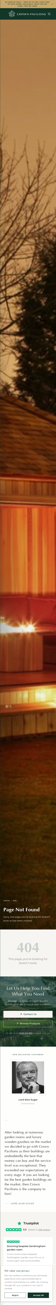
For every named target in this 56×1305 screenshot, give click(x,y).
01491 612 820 (25, 1033)
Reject (15, 1295)
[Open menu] (49, 13)
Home (6, 900)
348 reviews (44, 1229)
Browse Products (30, 1023)
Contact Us (30, 1014)
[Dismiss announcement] (52, 4)
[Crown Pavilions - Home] (27, 13)
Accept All (38, 1295)
